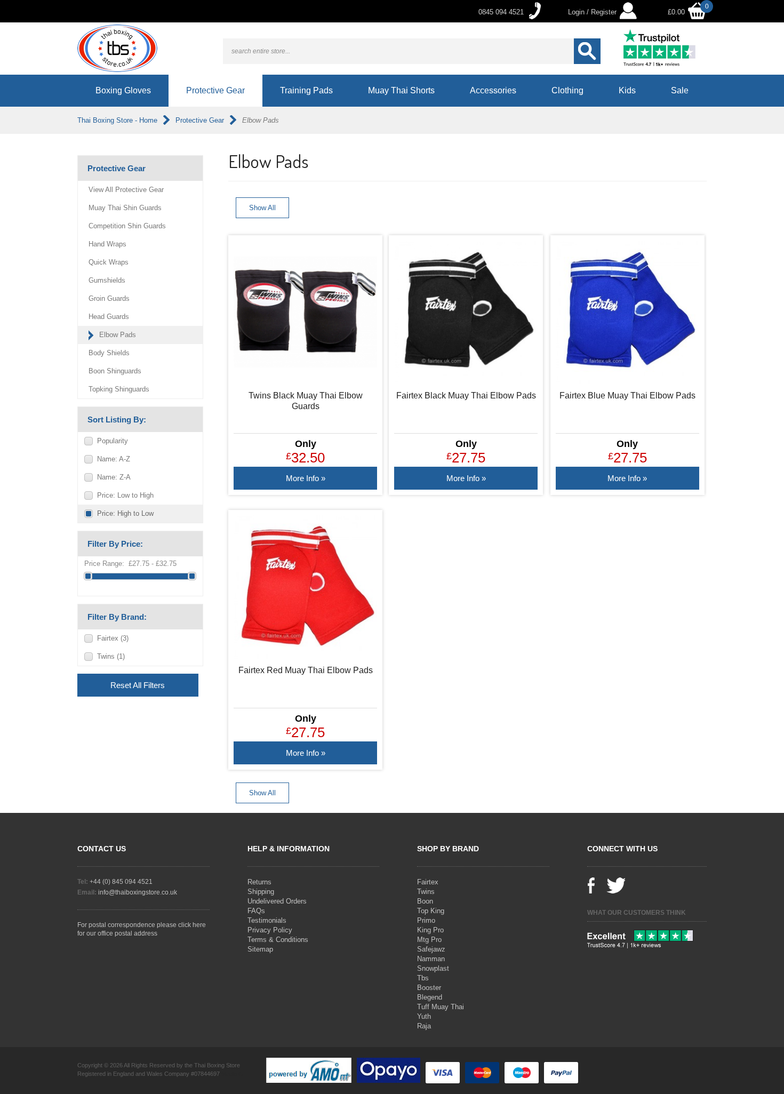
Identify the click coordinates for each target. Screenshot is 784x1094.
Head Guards (109, 317)
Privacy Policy (269, 930)
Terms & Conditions (277, 940)
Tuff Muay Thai (440, 1007)
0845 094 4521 (501, 12)
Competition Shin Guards (127, 226)
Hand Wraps (107, 244)
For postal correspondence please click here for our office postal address (141, 929)
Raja (424, 1026)
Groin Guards (109, 298)
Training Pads (306, 90)
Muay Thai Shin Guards (125, 208)
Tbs (423, 978)
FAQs (256, 911)
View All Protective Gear (126, 190)
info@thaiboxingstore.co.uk (137, 892)
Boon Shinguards (115, 371)
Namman (431, 959)
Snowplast (433, 968)
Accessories (493, 90)
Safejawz (431, 949)
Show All (262, 208)
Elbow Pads (117, 335)
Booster (429, 988)
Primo (426, 920)
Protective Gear (215, 90)
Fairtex (113, 638)
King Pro (430, 930)
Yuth (424, 1016)
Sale (680, 90)
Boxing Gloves (123, 90)
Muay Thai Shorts (401, 90)
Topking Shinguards (119, 389)
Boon (425, 901)
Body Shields (109, 353)
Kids (627, 90)
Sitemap (260, 949)
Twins (111, 656)
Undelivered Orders (277, 901)
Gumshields (107, 280)
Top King (430, 911)
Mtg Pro (429, 940)
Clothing (567, 90)
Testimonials (266, 920)
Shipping (260, 892)
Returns (259, 882)
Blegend (429, 997)
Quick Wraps (109, 262)
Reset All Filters (137, 685)
